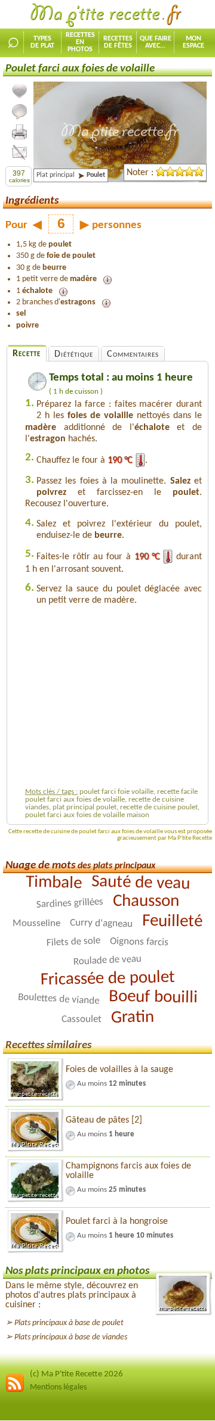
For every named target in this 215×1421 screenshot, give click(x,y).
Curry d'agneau (101, 924)
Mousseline (36, 923)
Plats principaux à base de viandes (70, 1337)
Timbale (53, 883)
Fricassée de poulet (107, 979)
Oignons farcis (139, 942)
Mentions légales (58, 1387)
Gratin (131, 1018)
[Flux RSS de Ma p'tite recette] (15, 1390)
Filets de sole (74, 942)
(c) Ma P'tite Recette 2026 (76, 1374)
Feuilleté (172, 922)
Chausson (145, 902)
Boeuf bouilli (152, 997)
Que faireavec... (155, 42)
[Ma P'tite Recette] (107, 15)
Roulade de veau (107, 960)
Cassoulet (81, 1019)
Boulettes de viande (58, 999)
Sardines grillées (69, 903)
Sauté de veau (140, 883)
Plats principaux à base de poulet (69, 1323)
